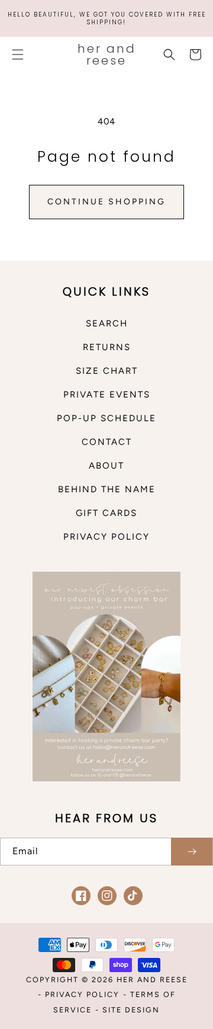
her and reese (152, 979)
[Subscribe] (191, 851)
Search (107, 323)
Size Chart (107, 371)
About (106, 465)
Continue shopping (106, 202)
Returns (107, 347)
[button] (18, 54)
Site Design (131, 1009)
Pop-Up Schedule (106, 418)
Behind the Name (107, 489)
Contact (107, 442)
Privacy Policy (106, 536)
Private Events (106, 394)
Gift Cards (106, 513)
